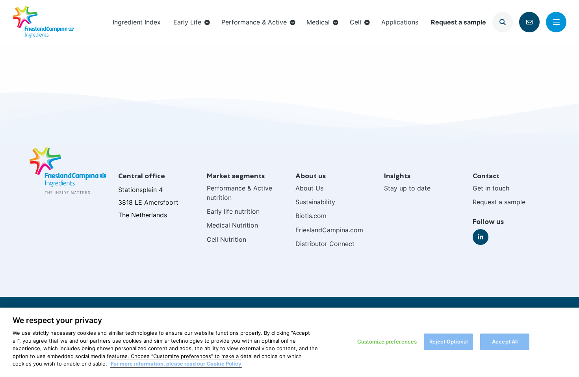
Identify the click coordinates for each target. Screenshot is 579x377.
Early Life (187, 22)
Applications (399, 22)
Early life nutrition (233, 211)
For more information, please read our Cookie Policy (176, 363)
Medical (318, 22)
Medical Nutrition (232, 225)
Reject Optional (448, 341)
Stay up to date (407, 188)
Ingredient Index (137, 22)
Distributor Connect (324, 244)
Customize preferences (387, 341)
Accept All (505, 341)
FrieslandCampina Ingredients (43, 22)
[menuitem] (136, 22)
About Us (309, 188)
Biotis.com (311, 216)
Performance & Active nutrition (239, 193)
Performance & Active (254, 22)
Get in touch (491, 188)
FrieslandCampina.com (329, 230)
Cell (355, 22)
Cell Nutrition (226, 239)
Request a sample (458, 22)
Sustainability (315, 202)
